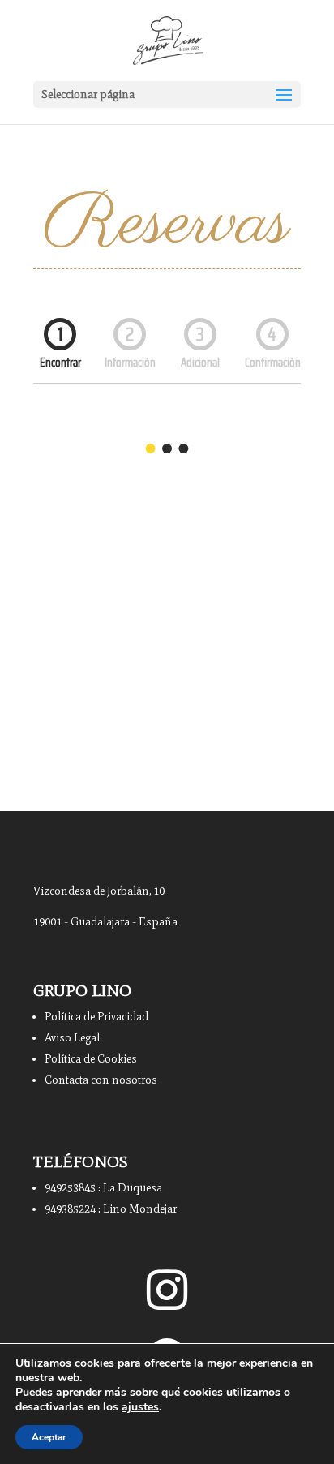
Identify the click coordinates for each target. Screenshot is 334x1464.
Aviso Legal (72, 1038)
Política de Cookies (91, 1059)
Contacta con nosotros (101, 1080)
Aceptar (49, 1437)
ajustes (140, 1407)
